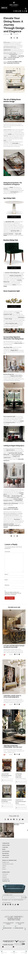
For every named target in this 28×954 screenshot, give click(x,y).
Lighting (5, 847)
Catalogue (5, 874)
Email (6, 579)
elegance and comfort (16, 375)
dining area (13, 56)
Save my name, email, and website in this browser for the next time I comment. (13, 593)
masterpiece (21, 317)
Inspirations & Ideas (7, 864)
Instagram (11, 525)
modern (10, 134)
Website (7, 585)
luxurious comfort (8, 500)
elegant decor (14, 350)
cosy (5, 140)
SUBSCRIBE (24, 897)
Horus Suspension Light (9, 59)
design (11, 187)
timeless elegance (18, 499)
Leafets (4, 875)
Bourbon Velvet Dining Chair (12, 272)
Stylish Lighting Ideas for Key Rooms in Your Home (14, 646)
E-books (4, 877)
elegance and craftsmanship (11, 503)
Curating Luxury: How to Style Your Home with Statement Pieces (12, 697)
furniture (6, 188)
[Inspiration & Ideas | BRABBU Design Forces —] (14, 4)
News (3, 867)
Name (7, 574)
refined (14, 284)
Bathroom (5, 853)
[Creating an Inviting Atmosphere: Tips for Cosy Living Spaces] (14, 726)
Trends (4, 865)
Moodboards (5, 879)
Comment (7, 551)
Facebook (16, 525)
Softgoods (5, 851)
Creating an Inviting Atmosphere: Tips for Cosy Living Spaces (13, 747)
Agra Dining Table (9, 198)
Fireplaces (5, 855)
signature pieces (10, 450)
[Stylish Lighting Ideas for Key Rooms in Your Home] (14, 627)
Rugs (3, 849)
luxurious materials (8, 233)
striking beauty (18, 500)
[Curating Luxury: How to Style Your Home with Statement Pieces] (14, 676)
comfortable (15, 143)
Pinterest (6, 525)
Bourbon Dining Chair (14, 57)
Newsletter (17, 519)
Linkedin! (6, 527)
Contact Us (6, 881)
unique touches (18, 343)
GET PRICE (14, 216)
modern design (8, 318)
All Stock (5, 857)
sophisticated (7, 49)
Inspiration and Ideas (9, 524)
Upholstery (6, 845)
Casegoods (5, 843)
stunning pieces (13, 54)
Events (4, 869)
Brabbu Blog (5, 862)
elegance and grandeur (15, 275)
